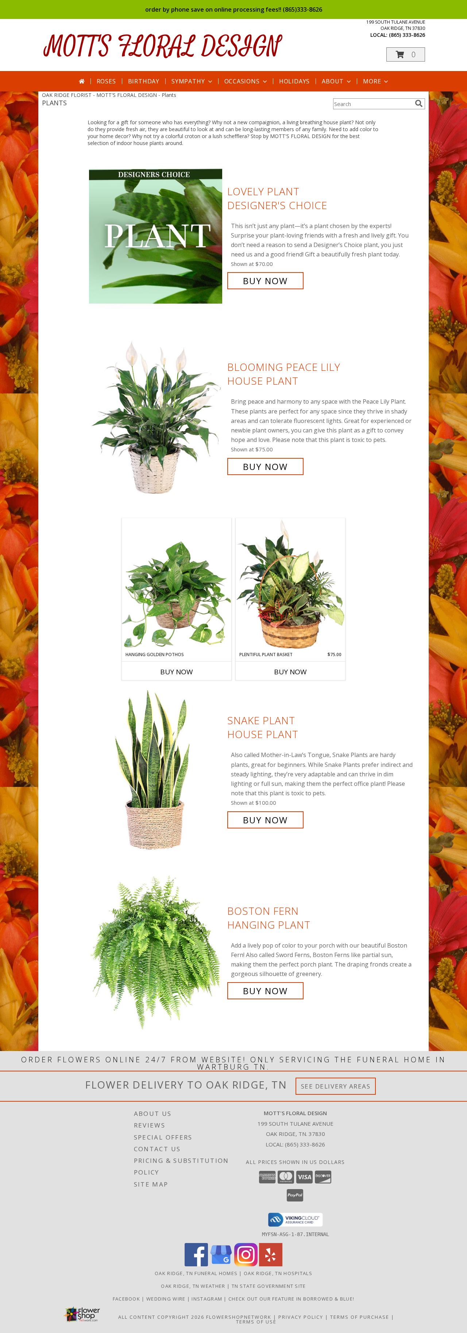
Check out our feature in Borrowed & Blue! (291, 1298)
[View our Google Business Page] (221, 1264)
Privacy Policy (300, 1317)
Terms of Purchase (359, 1317)
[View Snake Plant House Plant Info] (156, 770)
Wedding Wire (166, 1298)
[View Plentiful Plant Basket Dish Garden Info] (290, 584)
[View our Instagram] (246, 1264)
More (372, 81)
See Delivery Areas (336, 1086)
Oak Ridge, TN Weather (193, 1286)
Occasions (242, 81)
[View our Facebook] (196, 1264)
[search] (419, 103)
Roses (106, 81)
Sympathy (188, 81)
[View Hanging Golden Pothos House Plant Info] (176, 584)
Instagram (208, 1298)
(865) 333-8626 (407, 34)
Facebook (127, 1298)
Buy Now (265, 281)
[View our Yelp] (270, 1264)
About (333, 81)
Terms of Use (256, 1321)
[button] (405, 54)
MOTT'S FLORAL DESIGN (163, 47)
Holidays (294, 81)
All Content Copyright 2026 (161, 1317)
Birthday (143, 81)
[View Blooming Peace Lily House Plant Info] (156, 416)
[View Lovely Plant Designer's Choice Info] (156, 236)
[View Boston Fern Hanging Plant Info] (156, 951)
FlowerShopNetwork (238, 1317)
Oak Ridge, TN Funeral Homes (196, 1273)
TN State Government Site (269, 1286)
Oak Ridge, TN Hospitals (278, 1273)
